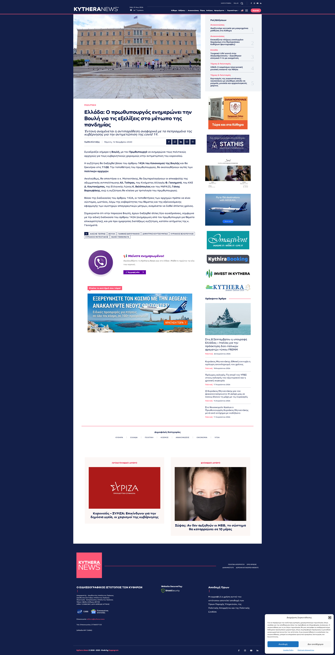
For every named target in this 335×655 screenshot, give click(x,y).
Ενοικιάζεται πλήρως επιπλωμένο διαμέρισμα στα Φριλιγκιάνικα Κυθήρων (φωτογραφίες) (226, 41)
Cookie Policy (288, 650)
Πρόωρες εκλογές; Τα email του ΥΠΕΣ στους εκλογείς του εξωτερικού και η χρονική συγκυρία (226, 378)
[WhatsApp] (174, 141)
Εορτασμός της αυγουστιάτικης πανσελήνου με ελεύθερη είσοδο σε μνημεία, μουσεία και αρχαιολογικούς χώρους (228, 82)
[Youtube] (257, 3)
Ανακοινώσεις (217, 25)
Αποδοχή (283, 644)
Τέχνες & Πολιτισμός (220, 64)
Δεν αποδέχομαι (315, 644)
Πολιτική (209, 354)
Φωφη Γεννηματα (120, 237)
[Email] (186, 141)
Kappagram (113, 650)
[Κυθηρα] (101, 9)
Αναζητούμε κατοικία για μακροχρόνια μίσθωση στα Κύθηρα (229, 29)
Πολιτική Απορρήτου (306, 650)
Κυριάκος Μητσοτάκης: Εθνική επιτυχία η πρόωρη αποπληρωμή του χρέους (227, 363)
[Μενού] (246, 10)
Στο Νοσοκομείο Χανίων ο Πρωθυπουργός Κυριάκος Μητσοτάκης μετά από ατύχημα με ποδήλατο (226, 410)
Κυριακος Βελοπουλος (182, 234)
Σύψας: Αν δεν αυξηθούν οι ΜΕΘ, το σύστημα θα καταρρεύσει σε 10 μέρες (210, 527)
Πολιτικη (90, 105)
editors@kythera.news (96, 619)
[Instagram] (254, 3)
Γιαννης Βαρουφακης (129, 234)
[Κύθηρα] (89, 565)
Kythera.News (82, 650)
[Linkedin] (260, 3)
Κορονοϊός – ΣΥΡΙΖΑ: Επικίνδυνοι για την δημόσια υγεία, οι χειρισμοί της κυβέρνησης (124, 515)
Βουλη (111, 234)
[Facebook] (251, 3)
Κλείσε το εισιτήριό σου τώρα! (105, 288)
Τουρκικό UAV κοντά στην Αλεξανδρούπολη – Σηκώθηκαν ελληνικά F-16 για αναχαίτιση (225, 55)
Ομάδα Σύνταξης (92, 142)
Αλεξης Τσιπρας (98, 234)
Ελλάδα (214, 50)
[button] (329, 617)
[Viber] (193, 141)
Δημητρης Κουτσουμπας (155, 234)
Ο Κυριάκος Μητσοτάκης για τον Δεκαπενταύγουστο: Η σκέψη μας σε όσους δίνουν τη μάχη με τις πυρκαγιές (226, 394)
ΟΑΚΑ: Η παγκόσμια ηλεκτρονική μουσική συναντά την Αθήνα (226, 68)
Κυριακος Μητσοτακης (96, 237)
